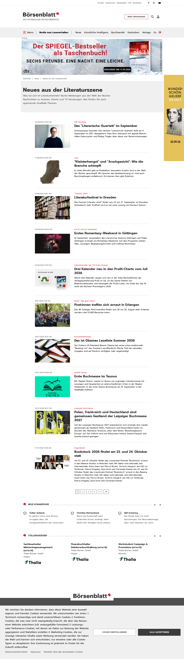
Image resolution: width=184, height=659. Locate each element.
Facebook (148, 2)
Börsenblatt (41, 14)
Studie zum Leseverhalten (53, 32)
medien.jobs (110, 3)
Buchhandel (118, 32)
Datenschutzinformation (16, 651)
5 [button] (100, 491)
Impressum (35, 651)
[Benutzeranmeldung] (158, 17)
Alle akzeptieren (159, 632)
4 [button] (94, 491)
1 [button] (77, 491)
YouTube (159, 2)
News (78, 32)
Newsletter (137, 3)
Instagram (153, 2)
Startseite (27, 78)
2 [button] (82, 491)
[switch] (28, 32)
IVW (129, 3)
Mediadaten (121, 3)
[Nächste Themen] (159, 32)
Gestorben (133, 32)
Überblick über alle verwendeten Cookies (63, 651)
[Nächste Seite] (106, 491)
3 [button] (88, 491)
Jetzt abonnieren (136, 16)
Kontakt (101, 3)
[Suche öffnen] (152, 17)
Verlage (146, 32)
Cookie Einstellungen (114, 632)
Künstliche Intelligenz (96, 32)
